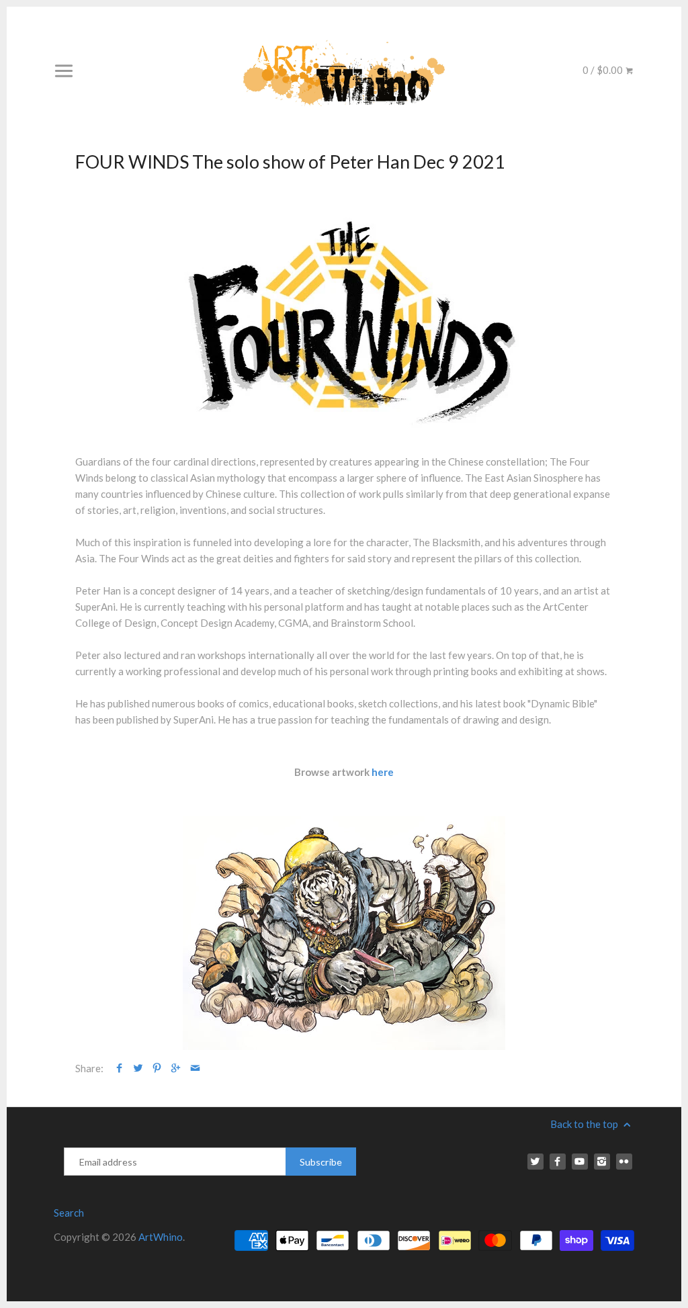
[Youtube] (580, 1161)
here (383, 772)
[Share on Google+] (175, 1068)
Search (69, 1213)
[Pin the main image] (156, 1068)
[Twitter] (535, 1161)
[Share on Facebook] (119, 1068)
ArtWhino (160, 1237)
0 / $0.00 (604, 70)
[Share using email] (195, 1068)
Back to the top (585, 1124)
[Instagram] (602, 1161)
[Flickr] (624, 1161)
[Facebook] (558, 1161)
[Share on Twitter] (138, 1068)
